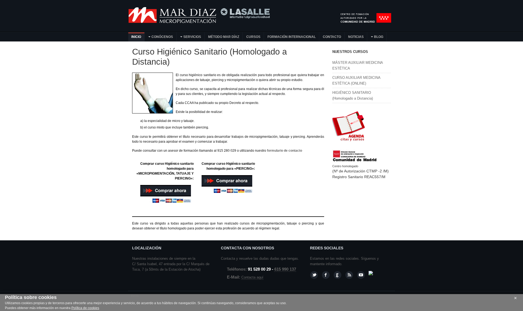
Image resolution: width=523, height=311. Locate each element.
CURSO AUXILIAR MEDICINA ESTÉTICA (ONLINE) (356, 80)
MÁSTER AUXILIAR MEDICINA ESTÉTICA (357, 65)
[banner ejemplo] (348, 142)
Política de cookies (85, 308)
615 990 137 (285, 269)
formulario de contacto (284, 150)
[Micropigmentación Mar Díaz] (173, 22)
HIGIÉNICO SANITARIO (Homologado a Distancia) (352, 95)
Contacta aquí (252, 277)
